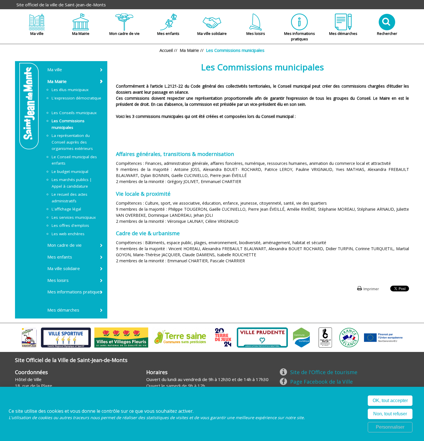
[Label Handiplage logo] (29, 337)
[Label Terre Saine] (180, 337)
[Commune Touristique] (301, 337)
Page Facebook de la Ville (321, 381)
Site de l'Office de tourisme (323, 372)
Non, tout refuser (390, 413)
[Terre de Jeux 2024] (223, 337)
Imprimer (371, 288)
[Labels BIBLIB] (325, 337)
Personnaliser (390, 427)
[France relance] (349, 337)
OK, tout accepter (390, 400)
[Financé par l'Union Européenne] (383, 337)
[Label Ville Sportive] (66, 337)
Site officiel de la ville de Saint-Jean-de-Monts (61, 4)
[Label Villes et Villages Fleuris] (121, 337)
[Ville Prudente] (262, 337)
